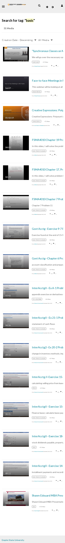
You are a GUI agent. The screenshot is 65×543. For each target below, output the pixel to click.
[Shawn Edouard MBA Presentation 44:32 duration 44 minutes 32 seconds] (16, 498)
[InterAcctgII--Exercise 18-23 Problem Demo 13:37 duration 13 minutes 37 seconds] (16, 439)
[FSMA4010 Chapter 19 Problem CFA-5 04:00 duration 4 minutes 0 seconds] (16, 142)
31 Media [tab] (9, 28)
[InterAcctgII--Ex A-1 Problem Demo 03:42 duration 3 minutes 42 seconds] (16, 291)
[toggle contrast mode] (52, 7)
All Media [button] (43, 40)
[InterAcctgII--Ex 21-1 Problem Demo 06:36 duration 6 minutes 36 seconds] (16, 320)
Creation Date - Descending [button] (17, 40)
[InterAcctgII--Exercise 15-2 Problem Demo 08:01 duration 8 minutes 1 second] (16, 409)
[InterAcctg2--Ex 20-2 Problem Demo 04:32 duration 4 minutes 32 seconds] (16, 350)
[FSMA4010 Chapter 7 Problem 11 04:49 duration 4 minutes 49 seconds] (16, 202)
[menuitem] (39, 5)
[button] (4, 6)
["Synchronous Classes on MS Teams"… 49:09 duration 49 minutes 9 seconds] (16, 53)
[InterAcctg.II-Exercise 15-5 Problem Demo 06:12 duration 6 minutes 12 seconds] (16, 379)
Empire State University (13, 540)
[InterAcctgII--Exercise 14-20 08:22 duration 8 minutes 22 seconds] (16, 468)
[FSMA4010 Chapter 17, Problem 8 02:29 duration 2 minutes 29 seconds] (16, 172)
